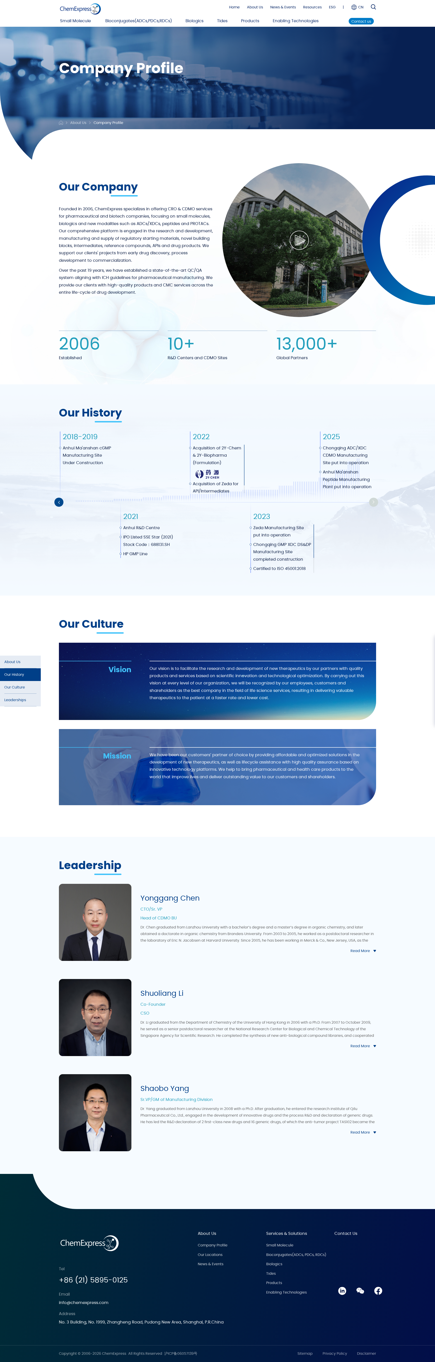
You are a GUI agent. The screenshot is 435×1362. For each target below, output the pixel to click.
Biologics (194, 21)
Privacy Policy (335, 1353)
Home (234, 7)
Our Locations (210, 1255)
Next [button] (373, 502)
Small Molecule (75, 21)
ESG (332, 7)
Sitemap (305, 1353)
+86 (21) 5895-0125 (93, 1280)
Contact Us (345, 1234)
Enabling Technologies (296, 21)
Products (250, 21)
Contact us (361, 21)
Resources (312, 7)
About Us (255, 7)
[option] (88, 502)
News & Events (283, 7)
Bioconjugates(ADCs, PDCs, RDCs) (296, 1255)
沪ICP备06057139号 (180, 1353)
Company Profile (108, 123)
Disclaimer (366, 1353)
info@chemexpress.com (84, 1303)
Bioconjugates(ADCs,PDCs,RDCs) (138, 21)
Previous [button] (58, 502)
